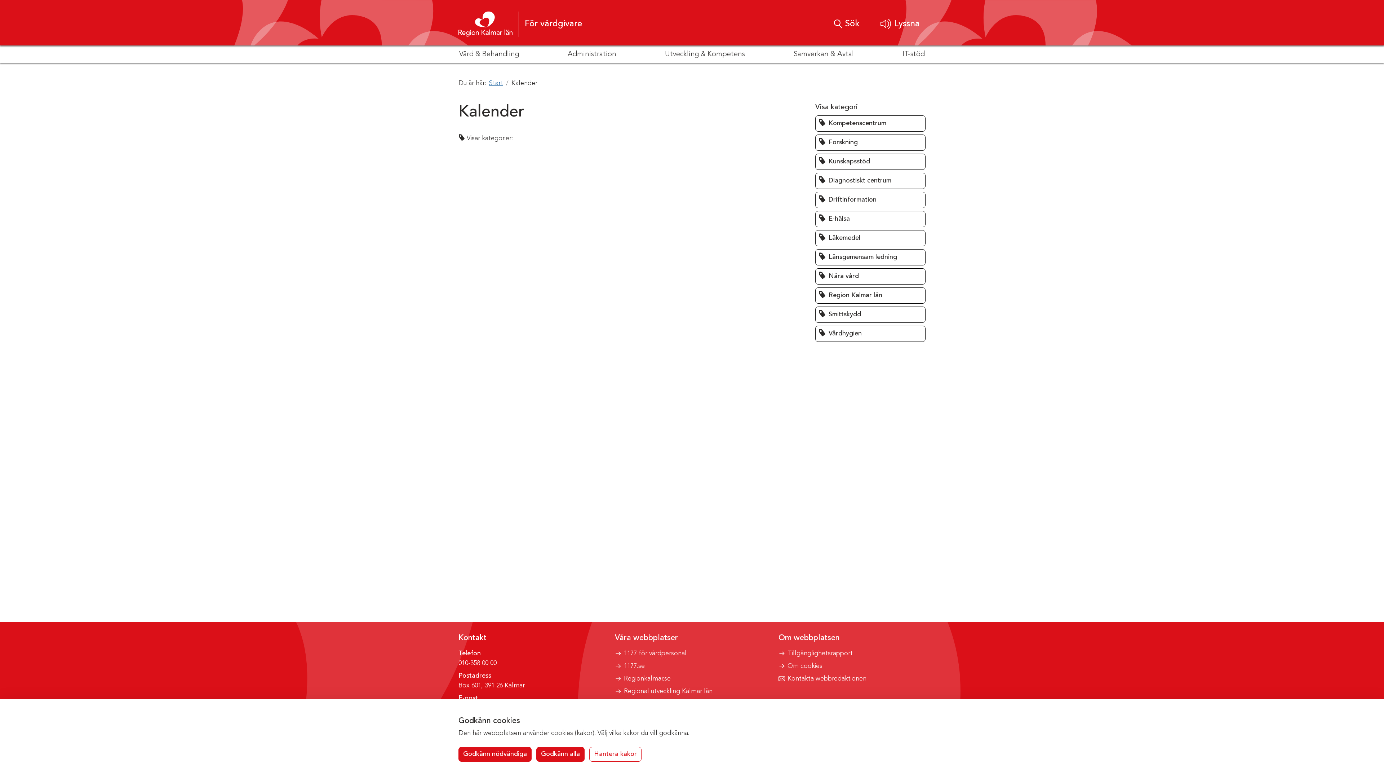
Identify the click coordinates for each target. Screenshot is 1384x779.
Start (496, 83)
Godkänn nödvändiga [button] (495, 754)
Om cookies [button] (805, 666)
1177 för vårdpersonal (655, 653)
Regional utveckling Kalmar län (668, 691)
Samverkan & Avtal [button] (824, 54)
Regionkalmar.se (647, 678)
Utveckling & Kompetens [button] (705, 54)
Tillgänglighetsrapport (820, 653)
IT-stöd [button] (913, 54)
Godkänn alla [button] (560, 754)
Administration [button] (592, 54)
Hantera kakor (615, 754)
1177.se (634, 666)
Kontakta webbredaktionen (827, 678)
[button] (900, 24)
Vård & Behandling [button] (489, 54)
